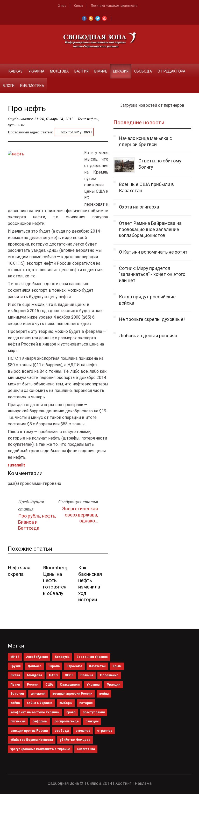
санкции (92, 721)
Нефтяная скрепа (19, 571)
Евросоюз (74, 666)
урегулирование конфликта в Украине (40, 749)
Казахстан (97, 666)
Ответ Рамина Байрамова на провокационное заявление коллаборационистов (150, 229)
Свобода (143, 71)
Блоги (9, 86)
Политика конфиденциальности (114, 6)
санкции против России (29, 730)
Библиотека (32, 86)
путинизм (16, 125)
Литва (15, 675)
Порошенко (109, 675)
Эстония (17, 693)
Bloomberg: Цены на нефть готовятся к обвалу (55, 580)
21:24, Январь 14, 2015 (54, 119)
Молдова (59, 71)
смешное (83, 730)
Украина (36, 71)
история (86, 703)
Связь (78, 6)
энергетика (86, 749)
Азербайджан (37, 657)
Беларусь (62, 657)
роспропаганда (66, 721)
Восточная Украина (92, 657)
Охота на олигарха (139, 207)
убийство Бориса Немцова (31, 740)
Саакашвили (70, 684)
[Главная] (3, 68)
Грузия (15, 666)
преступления (94, 712)
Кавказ (16, 71)
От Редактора (171, 71)
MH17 (14, 657)
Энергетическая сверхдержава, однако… (80, 514)
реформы (39, 721)
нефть (92, 119)
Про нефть (27, 108)
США (49, 684)
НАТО (53, 675)
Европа (54, 666)
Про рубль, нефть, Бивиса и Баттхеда (37, 522)
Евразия (121, 71)
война (104, 693)
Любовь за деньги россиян (148, 335)
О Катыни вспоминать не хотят (153, 252)
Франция (113, 684)
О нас (62, 6)
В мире (100, 71)
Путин (15, 684)
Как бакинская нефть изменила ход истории (90, 583)
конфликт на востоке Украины (34, 712)
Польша (86, 675)
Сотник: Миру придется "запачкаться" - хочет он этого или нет (152, 274)
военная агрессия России (72, 693)
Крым (117, 666)
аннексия (38, 693)
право (71, 712)
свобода (62, 730)
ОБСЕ (69, 675)
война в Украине (39, 703)
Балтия (81, 71)
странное (104, 730)
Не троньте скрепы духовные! (152, 319)
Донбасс (34, 666)
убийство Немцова (75, 740)
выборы (65, 703)
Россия (32, 684)
